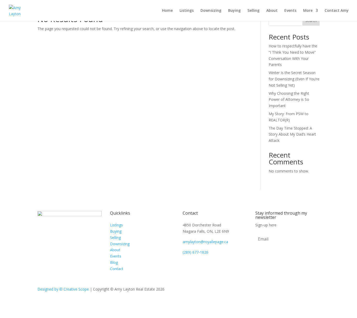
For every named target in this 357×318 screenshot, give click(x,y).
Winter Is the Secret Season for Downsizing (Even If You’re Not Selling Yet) (294, 79)
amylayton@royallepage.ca (205, 241)
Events (290, 11)
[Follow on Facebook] (305, 290)
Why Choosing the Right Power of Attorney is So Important (289, 99)
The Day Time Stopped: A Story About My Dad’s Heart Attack (292, 134)
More (308, 11)
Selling (253, 11)
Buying (234, 11)
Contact (116, 268)
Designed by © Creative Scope (63, 289)
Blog (114, 262)
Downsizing (210, 11)
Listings (187, 11)
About (272, 11)
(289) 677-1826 (195, 252)
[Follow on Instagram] (315, 290)
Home (167, 11)
